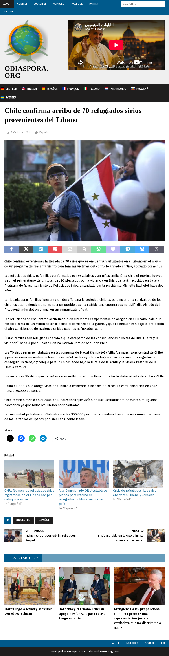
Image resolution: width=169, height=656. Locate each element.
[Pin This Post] (55, 249)
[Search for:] (143, 3)
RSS (163, 643)
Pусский (142, 88)
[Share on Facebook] (11, 249)
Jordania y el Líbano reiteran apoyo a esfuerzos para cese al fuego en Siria (82, 613)
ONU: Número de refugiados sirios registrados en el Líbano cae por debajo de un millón (29, 495)
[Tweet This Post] (26, 249)
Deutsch (11, 88)
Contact (22, 3)
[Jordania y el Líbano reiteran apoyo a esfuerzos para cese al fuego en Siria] (84, 586)
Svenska (11, 97)
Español (52, 88)
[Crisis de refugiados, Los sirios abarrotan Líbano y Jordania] (138, 474)
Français (73, 88)
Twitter (93, 3)
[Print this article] (84, 249)
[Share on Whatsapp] (98, 249)
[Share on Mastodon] (113, 249)
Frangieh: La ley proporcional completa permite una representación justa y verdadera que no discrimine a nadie (137, 618)
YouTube (8, 11)
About (7, 3)
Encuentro (23, 520)
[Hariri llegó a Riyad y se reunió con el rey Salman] (29, 586)
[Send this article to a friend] (69, 249)
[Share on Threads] (156, 249)
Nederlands (118, 88)
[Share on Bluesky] (142, 249)
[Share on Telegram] (127, 249)
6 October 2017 (21, 132)
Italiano (94, 88)
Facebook (77, 3)
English (32, 88)
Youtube (149, 643)
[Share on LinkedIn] (40, 249)
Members (58, 3)
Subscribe (40, 3)
